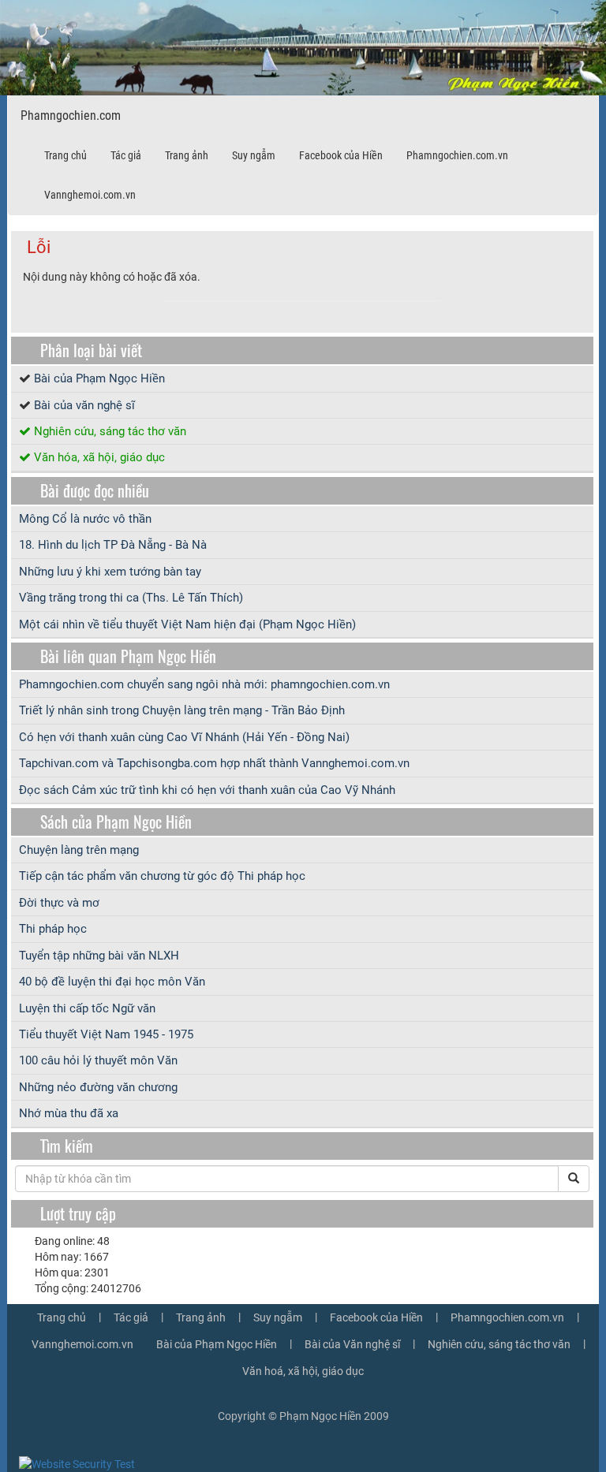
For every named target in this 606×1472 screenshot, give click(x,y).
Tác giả (125, 155)
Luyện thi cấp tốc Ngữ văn (87, 1008)
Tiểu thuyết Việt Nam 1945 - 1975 (106, 1034)
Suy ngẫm (253, 155)
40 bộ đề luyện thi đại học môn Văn (112, 982)
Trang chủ (65, 155)
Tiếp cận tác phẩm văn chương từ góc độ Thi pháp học (162, 876)
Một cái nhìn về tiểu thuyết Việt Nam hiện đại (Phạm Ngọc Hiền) (187, 624)
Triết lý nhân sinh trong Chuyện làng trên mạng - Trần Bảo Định (182, 710)
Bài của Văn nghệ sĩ (352, 1344)
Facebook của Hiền (341, 155)
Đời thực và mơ (59, 903)
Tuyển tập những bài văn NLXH (99, 955)
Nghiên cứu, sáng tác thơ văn (110, 431)
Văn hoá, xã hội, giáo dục (303, 1371)
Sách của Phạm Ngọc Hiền (116, 821)
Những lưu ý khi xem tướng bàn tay (110, 572)
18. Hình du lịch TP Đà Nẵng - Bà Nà (113, 545)
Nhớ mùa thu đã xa (68, 1113)
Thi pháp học (53, 929)
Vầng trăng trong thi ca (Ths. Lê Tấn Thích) (131, 598)
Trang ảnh (186, 155)
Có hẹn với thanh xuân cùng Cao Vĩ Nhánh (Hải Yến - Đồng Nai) (184, 737)
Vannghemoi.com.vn (90, 194)
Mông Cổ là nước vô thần (85, 519)
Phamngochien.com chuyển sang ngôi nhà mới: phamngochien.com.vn (204, 684)
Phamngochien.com (71, 115)
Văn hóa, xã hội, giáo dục (99, 457)
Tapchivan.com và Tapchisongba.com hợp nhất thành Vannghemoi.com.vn (214, 763)
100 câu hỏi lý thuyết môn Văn (98, 1060)
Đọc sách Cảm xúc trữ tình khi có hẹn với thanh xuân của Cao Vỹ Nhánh (207, 790)
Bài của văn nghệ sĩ (84, 405)
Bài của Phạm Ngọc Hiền (99, 378)
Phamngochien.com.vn (457, 155)
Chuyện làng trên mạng (79, 850)
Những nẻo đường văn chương (98, 1087)
